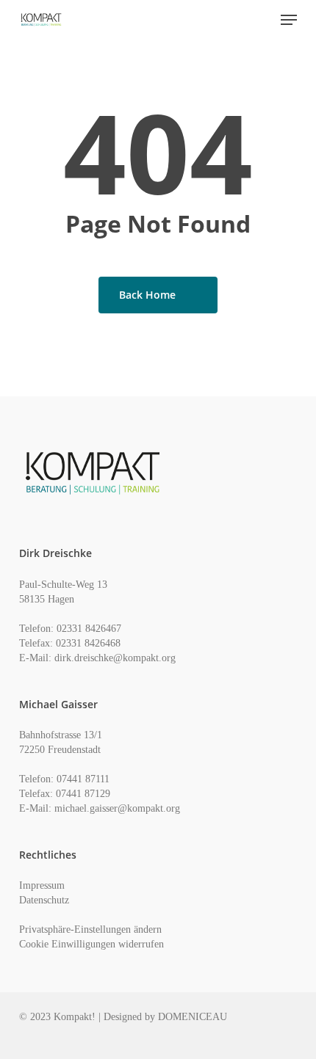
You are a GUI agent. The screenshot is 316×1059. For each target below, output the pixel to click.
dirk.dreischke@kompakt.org (115, 657)
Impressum (42, 885)
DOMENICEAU (192, 1016)
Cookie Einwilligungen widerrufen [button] (91, 944)
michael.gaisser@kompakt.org (117, 808)
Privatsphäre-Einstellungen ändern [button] (90, 929)
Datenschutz (44, 900)
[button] (289, 19)
